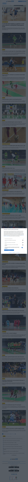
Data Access (14, 252)
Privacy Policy (17, 252)
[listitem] (14, 238)
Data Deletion (10, 252)
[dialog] (14, 241)
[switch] (22, 240)
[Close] (25, 229)
